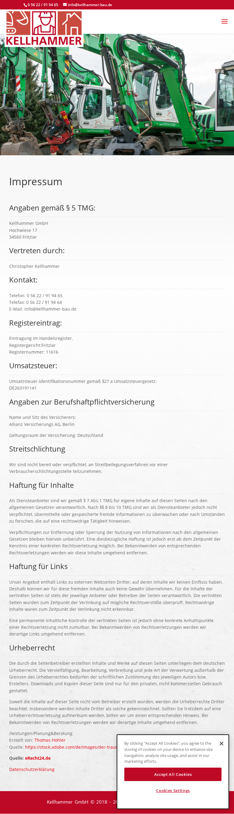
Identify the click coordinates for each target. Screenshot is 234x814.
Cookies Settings (173, 790)
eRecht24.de (38, 758)
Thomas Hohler (50, 740)
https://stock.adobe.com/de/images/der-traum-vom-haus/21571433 (93, 747)
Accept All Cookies (173, 774)
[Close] (221, 743)
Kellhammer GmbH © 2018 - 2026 (86, 802)
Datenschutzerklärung (32, 769)
